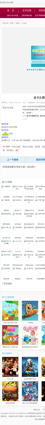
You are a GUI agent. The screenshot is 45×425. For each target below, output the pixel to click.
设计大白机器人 (18, 197)
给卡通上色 (6, 238)
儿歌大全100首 (12, 15)
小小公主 (18, 251)
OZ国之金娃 (29, 265)
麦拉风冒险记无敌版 (29, 224)
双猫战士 (18, 279)
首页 (11, 23)
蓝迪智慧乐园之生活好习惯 (30, 347)
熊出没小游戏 (27, 146)
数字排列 (7, 265)
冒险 (17, 23)
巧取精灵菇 (29, 238)
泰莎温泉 (18, 224)
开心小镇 (10, 379)
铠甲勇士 (10, 150)
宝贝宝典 (26, 10)
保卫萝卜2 (17, 210)
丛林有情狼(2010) (30, 379)
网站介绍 (37, 410)
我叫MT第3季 (10, 403)
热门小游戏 (7, 182)
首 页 (10, 10)
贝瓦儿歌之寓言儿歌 (10, 322)
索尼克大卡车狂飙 (6, 252)
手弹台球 (29, 279)
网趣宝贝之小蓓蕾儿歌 (10, 347)
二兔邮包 (30, 322)
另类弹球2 (17, 238)
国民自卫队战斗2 (18, 265)
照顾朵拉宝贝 (29, 210)
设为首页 (3, 2)
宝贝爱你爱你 (31, 413)
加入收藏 (10, 2)
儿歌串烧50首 (26, 15)
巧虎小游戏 (16, 146)
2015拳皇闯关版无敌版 (29, 197)
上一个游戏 (12, 159)
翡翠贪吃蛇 (6, 224)
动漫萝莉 (7, 197)
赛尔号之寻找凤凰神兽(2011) (30, 403)
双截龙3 (6, 210)
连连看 (37, 146)
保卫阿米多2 (29, 251)
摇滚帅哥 (7, 279)
